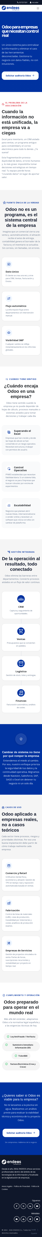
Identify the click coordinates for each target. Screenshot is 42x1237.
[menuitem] (33, 1230)
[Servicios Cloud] (16, 1219)
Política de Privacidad (22, 1186)
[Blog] (37, 1219)
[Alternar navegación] (38, 8)
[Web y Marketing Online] (30, 1219)
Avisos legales (7, 1186)
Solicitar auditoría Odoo (20, 75)
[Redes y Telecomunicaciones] (23, 1219)
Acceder (35, 2)
